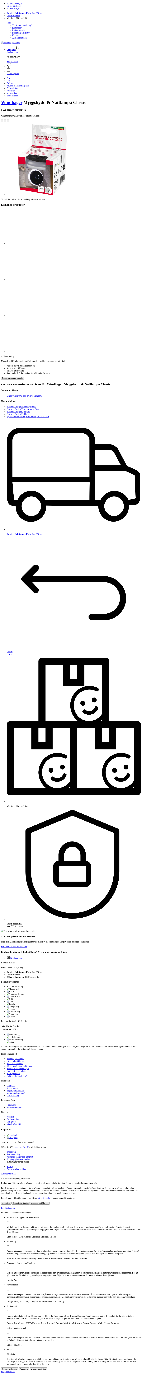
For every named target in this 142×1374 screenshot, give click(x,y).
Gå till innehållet (14, 6)
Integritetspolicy (8, 1208)
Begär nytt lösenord (15, 1090)
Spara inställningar (9, 1369)
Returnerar (16, 28)
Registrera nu (12, 52)
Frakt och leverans (15, 1063)
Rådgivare (11, 1105)
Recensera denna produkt (12, 378)
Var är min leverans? (16, 1093)
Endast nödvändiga (21, 1203)
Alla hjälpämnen (19, 38)
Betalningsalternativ (21, 33)
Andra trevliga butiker (16, 1169)
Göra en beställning (15, 1061)
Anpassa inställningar (40, 1203)
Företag (10, 1166)
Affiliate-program (14, 1107)
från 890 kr (24, 13)
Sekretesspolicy (13, 1154)
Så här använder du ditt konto (19, 1066)
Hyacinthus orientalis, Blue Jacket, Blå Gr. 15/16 (28, 416)
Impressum (11, 1152)
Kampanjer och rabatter (17, 1071)
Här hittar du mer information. (14, 946)
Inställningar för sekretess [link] (18, 1162)
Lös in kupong (13, 1095)
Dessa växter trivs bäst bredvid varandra (24, 396)
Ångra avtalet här (8, 1174)
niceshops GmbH (21, 1147)
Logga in (11, 1085)
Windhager (11, 102)
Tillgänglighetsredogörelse (18, 1159)
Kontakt (15, 35)
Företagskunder (13, 1073)
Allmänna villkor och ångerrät (20, 1157)
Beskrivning (8, 356)
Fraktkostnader (18, 30)
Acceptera (6, 1203)
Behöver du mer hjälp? (17, 1076)
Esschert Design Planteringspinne (21, 406)
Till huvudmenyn (14, 3)
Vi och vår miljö (14, 1124)
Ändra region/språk (26, 1142)
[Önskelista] (9, 66)
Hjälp (9, 23)
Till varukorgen (13, 8)
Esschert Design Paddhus (18, 414)
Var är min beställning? (22, 25)
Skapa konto (12, 61)
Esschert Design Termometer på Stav (23, 409)
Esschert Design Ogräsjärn (18, 411)
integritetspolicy (44, 1198)
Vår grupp (11, 1122)
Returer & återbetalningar (18, 1068)
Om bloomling (13, 1119)
